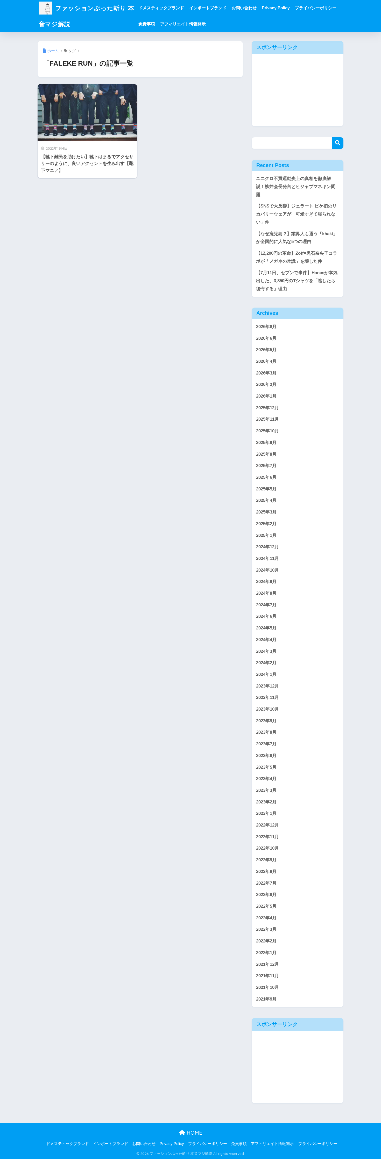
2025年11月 (267, 419)
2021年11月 (267, 975)
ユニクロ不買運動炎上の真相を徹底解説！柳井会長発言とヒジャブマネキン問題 (295, 186)
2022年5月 (266, 906)
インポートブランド (208, 8)
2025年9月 (266, 442)
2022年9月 (266, 859)
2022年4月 (266, 917)
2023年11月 (267, 697)
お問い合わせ (244, 8)
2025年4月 (266, 500)
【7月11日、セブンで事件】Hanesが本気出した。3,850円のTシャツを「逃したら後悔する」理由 (296, 280)
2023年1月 (266, 813)
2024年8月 (266, 593)
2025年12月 (267, 407)
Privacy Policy (276, 8)
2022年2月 (266, 941)
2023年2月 (266, 802)
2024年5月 (266, 628)
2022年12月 (267, 825)
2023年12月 (267, 686)
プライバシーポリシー (315, 8)
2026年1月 (266, 396)
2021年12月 (267, 964)
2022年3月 (266, 929)
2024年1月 (266, 674)
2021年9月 (266, 999)
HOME (193, 1132)
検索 (337, 143)
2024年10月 (267, 570)
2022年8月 (266, 871)
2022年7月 (266, 883)
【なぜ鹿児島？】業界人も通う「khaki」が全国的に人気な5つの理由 (296, 237)
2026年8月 (266, 326)
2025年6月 (266, 477)
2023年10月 (267, 709)
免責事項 (146, 24)
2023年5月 (266, 767)
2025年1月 (266, 535)
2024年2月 (266, 662)
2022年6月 (266, 894)
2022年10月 (267, 848)
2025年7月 (266, 465)
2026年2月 (266, 384)
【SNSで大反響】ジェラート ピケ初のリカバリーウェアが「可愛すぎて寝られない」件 (296, 214)
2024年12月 (267, 546)
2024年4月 (266, 639)
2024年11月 (267, 558)
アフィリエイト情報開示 (183, 24)
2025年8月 (266, 454)
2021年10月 (267, 987)
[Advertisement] (297, 90)
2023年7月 (266, 743)
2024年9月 (266, 581)
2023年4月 (266, 778)
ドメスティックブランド (161, 8)
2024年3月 (266, 651)
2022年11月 (267, 836)
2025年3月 (266, 512)
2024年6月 (266, 616)
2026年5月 (266, 349)
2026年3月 (266, 373)
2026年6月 (266, 338)
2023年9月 (266, 720)
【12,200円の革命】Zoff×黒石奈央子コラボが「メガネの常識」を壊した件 (296, 257)
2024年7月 (266, 604)
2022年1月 (266, 952)
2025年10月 (267, 430)
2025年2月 (266, 523)
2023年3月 (266, 790)
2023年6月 (266, 755)
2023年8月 (266, 732)
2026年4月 (266, 361)
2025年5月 (266, 489)
